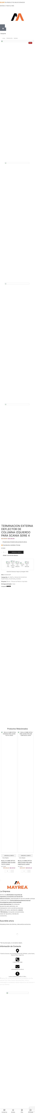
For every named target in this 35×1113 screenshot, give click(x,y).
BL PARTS (11, 577)
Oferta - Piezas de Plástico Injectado (16, 581)
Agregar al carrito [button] (9, 855)
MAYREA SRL (14, 989)
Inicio (4, 38)
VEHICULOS (9, 38)
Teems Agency (29, 989)
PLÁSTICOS (12, 579)
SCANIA (16, 38)
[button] (2, 25)
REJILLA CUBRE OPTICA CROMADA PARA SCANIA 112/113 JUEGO (8, 862)
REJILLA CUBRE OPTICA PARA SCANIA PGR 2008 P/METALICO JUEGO (25, 862)
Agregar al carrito (16, 552)
